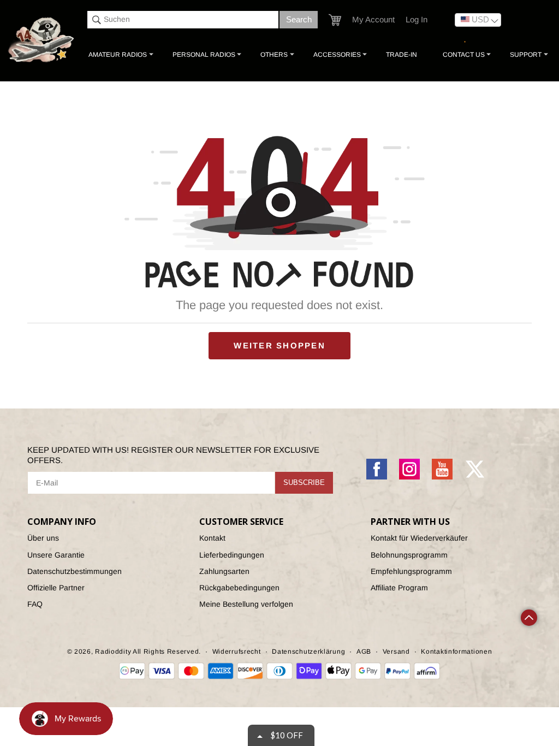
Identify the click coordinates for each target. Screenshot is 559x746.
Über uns (43, 538)
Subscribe (304, 482)
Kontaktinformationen (456, 651)
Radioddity (113, 651)
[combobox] (182, 19)
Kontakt (212, 538)
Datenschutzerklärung (308, 651)
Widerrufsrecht (236, 651)
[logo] (42, 40)
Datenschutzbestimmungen (74, 571)
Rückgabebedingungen (239, 587)
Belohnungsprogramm (409, 554)
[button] (335, 20)
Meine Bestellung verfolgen (246, 604)
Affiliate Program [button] (399, 587)
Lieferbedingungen (231, 554)
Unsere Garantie (56, 554)
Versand (396, 651)
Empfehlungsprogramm (411, 571)
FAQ (35, 604)
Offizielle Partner (56, 587)
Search (299, 19)
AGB (363, 651)
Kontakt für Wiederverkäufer (419, 538)
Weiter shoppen (279, 345)
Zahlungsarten (224, 571)
